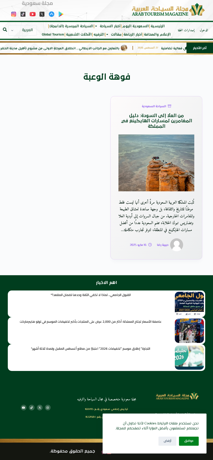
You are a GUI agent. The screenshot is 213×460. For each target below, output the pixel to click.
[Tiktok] (32, 407)
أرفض (167, 441)
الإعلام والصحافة (157, 34)
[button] (5, 30)
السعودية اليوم (135, 26)
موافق (189, 441)
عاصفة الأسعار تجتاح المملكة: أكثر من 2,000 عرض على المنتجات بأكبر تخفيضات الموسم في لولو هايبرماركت (91, 321)
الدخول (204, 30)
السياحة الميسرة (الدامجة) (71, 26)
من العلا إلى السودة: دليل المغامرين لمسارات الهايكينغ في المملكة (156, 121)
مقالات (116, 34)
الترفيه (99, 34)
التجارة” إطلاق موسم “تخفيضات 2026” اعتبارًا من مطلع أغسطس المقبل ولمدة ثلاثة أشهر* (90, 348)
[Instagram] (48, 407)
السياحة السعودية (154, 106)
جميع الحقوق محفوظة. (72, 451)
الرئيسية (158, 26)
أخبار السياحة (110, 26)
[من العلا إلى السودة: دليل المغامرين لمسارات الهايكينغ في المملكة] (156, 162)
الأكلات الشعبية (79, 34)
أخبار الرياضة (132, 34)
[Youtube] (23, 407)
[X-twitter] (40, 407)
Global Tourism (53, 34)
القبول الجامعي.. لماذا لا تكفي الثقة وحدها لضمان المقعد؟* (91, 295)
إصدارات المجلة (186, 30)
